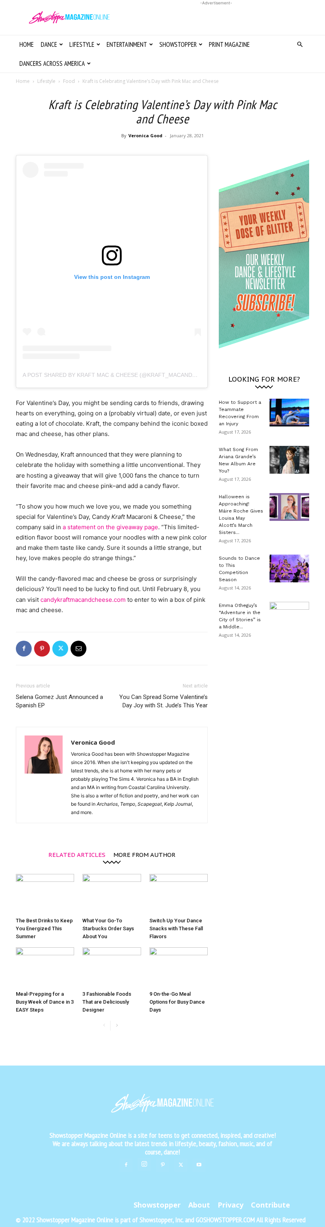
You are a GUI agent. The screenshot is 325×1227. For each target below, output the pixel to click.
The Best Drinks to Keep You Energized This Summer (44, 928)
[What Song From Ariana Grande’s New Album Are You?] (289, 460)
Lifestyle (81, 44)
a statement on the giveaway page (110, 527)
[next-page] (117, 1026)
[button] (299, 44)
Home (26, 44)
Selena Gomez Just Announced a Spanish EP (59, 701)
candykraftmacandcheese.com (83, 599)
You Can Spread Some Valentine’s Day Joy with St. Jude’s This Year (163, 701)
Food (69, 81)
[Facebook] (24, 649)
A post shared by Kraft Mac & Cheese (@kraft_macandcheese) (119, 375)
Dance (49, 44)
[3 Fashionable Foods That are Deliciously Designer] (111, 967)
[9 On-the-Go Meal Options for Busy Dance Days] (178, 967)
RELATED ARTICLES (76, 854)
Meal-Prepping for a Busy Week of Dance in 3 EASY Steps (45, 1002)
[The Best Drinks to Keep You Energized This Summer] (45, 894)
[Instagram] (144, 1164)
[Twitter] (60, 649)
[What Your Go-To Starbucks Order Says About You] (111, 894)
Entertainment (127, 44)
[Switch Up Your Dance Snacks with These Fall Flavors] (178, 894)
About (199, 1204)
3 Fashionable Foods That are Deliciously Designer (106, 1002)
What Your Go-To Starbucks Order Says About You (108, 928)
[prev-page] (104, 1026)
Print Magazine (229, 44)
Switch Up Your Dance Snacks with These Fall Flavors (176, 928)
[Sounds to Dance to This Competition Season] (289, 568)
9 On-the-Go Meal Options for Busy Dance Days (177, 1002)
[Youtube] (199, 1165)
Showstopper (178, 44)
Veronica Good (145, 135)
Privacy (230, 1204)
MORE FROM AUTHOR (144, 854)
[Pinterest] (42, 649)
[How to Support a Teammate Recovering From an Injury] (289, 412)
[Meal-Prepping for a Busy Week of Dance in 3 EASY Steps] (45, 967)
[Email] (78, 649)
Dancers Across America (52, 63)
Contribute (270, 1204)
